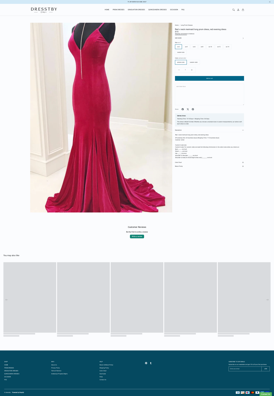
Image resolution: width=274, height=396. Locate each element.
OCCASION (174, 10)
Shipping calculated (181, 33)
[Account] (238, 9)
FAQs (101, 377)
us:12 (219, 46)
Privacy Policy (55, 368)
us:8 (202, 46)
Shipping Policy (104, 368)
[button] (182, 109)
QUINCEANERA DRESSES (157, 10)
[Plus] (192, 69)
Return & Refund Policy (106, 365)
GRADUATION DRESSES (136, 10)
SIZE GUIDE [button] (178, 38)
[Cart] (243, 9)
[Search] (233, 9)
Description (178, 130)
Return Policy (179, 166)
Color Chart (178, 162)
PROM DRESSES (118, 10)
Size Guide (103, 374)
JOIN (265, 369)
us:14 (227, 46)
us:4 (186, 46)
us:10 (210, 46)
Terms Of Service (56, 371)
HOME (107, 10)
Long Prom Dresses (187, 25)
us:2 (178, 46)
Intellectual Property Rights (59, 374)
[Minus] (179, 69)
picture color (181, 62)
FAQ (182, 10)
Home (177, 25)
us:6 (194, 46)
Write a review (137, 236)
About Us (54, 365)
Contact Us (103, 379)
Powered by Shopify (18, 392)
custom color (194, 62)
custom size (180, 52)
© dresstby (7, 392)
